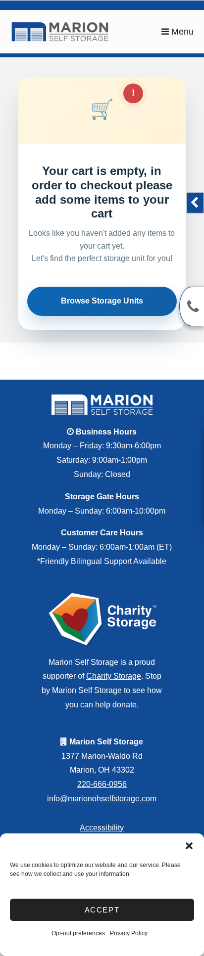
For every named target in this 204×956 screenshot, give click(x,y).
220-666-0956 (102, 784)
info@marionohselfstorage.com (101, 798)
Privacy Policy (129, 933)
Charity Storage (113, 676)
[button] (189, 846)
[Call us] (191, 306)
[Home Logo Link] (86, 31)
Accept (102, 910)
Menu (181, 32)
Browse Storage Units (102, 301)
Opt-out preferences (78, 933)
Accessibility (102, 828)
